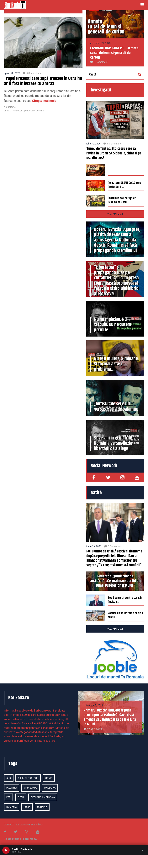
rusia (27, 807)
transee (16, 110)
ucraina (40, 110)
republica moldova (43, 797)
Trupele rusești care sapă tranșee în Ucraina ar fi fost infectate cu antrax (43, 81)
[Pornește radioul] (6, 850)
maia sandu (30, 787)
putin (21, 797)
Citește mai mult (43, 101)
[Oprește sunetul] (143, 850)
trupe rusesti (28, 110)
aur (8, 778)
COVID (48, 778)
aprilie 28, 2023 (12, 73)
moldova (50, 787)
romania (11, 807)
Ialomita (11, 787)
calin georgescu (28, 778)
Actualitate (10, 107)
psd (8, 797)
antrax (7, 110)
